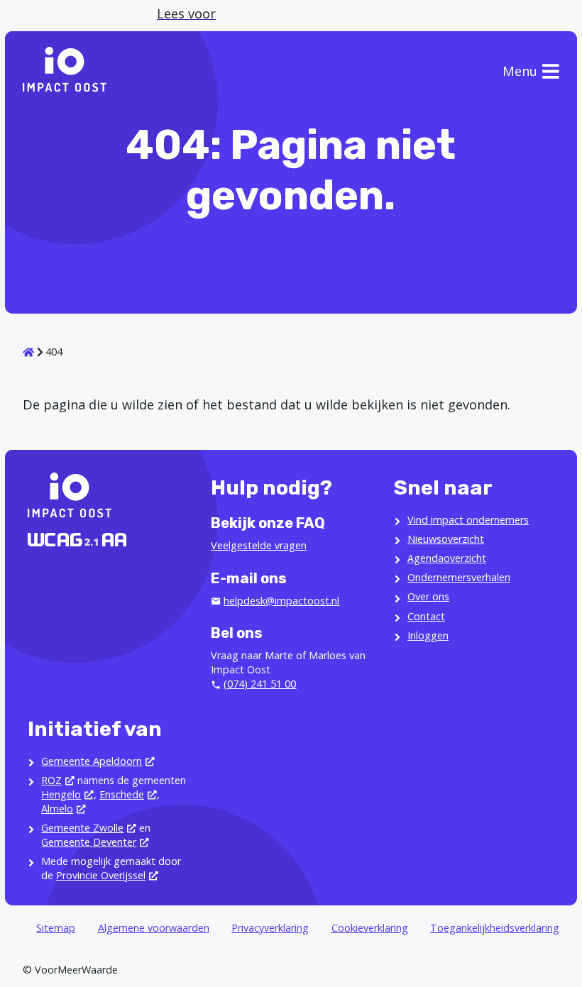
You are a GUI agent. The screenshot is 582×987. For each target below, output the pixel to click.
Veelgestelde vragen (259, 545)
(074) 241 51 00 (260, 683)
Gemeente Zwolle (82, 827)
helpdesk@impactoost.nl (281, 600)
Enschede (121, 794)
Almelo (57, 808)
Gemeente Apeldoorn (91, 761)
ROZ (51, 780)
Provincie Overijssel (101, 875)
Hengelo (61, 794)
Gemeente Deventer (88, 842)
